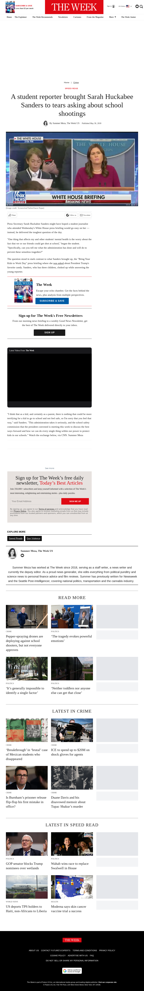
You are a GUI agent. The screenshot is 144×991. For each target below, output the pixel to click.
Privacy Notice (20, 511)
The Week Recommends (42, 17)
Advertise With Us (78, 955)
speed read (71, 89)
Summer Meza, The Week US (66, 123)
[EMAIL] (23, 555)
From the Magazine (95, 17)
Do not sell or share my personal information (72, 960)
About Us (34, 950)
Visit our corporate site (107, 982)
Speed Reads (15, 538)
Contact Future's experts (55, 950)
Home (66, 82)
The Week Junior (128, 17)
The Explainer (21, 17)
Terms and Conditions (85, 950)
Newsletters (63, 17)
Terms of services (47, 509)
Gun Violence (33, 538)
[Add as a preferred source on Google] (72, 971)
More (111, 17)
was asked (58, 263)
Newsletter (86, 215)
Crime (76, 82)
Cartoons (77, 17)
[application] (49, 377)
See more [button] (49, 468)
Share (14, 215)
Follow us (72, 215)
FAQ (92, 955)
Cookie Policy (58, 955)
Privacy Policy (107, 950)
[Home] (9, 17)
